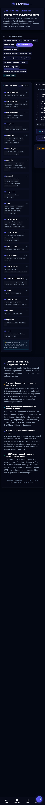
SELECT (39, 124)
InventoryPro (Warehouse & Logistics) (16, 58)
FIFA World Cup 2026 (11, 67)
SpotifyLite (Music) (30, 40)
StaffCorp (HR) (9, 45)
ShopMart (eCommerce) (12, 40)
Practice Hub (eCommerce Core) (15, 71)
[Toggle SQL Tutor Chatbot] (39, 799)
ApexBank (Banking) (24, 45)
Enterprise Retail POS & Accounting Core (17, 53)
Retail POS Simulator (11, 49)
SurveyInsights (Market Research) (15, 62)
